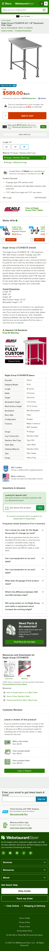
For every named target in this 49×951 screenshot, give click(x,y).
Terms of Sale (24, 918)
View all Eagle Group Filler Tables (34, 209)
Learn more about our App (21, 828)
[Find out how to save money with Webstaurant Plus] (2, 227)
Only (4, 89)
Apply (43, 127)
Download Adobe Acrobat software (15, 684)
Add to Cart (11, 240)
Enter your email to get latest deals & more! (23, 793)
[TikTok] (24, 853)
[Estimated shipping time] (42, 173)
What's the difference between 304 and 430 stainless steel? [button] (21, 593)
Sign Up (41, 799)
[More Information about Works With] (16, 220)
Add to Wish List (24, 134)
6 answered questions (23, 31)
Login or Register (24, 771)
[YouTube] (10, 853)
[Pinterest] (30, 853)
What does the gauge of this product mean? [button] (22, 582)
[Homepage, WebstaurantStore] (24, 3)
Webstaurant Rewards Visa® (22, 127)
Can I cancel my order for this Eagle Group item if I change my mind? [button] (21, 531)
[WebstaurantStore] (24, 837)
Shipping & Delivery (34, 906)
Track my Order (24, 898)
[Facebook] (17, 853)
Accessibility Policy (24, 931)
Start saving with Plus (19, 814)
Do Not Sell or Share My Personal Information (24, 935)
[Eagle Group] (12, 209)
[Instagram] (3, 853)
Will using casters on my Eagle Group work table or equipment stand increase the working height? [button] (22, 606)
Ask (40, 508)
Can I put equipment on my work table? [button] (20, 560)
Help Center (24, 891)
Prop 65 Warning (11, 333)
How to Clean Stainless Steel (25, 696)
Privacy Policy (30, 518)
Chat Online (12, 906)
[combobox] (24, 10)
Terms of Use (17, 518)
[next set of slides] (47, 233)
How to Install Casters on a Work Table (26, 692)
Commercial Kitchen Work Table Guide (26, 700)
